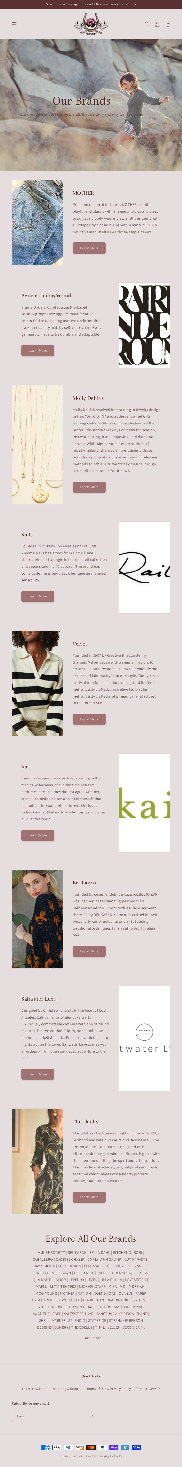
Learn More (89, 248)
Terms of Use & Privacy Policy (109, 1389)
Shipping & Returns (67, 1389)
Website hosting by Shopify (107, 1456)
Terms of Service (147, 1389)
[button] (14, 24)
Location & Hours (35, 1389)
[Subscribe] (91, 1416)
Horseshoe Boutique (80, 1456)
